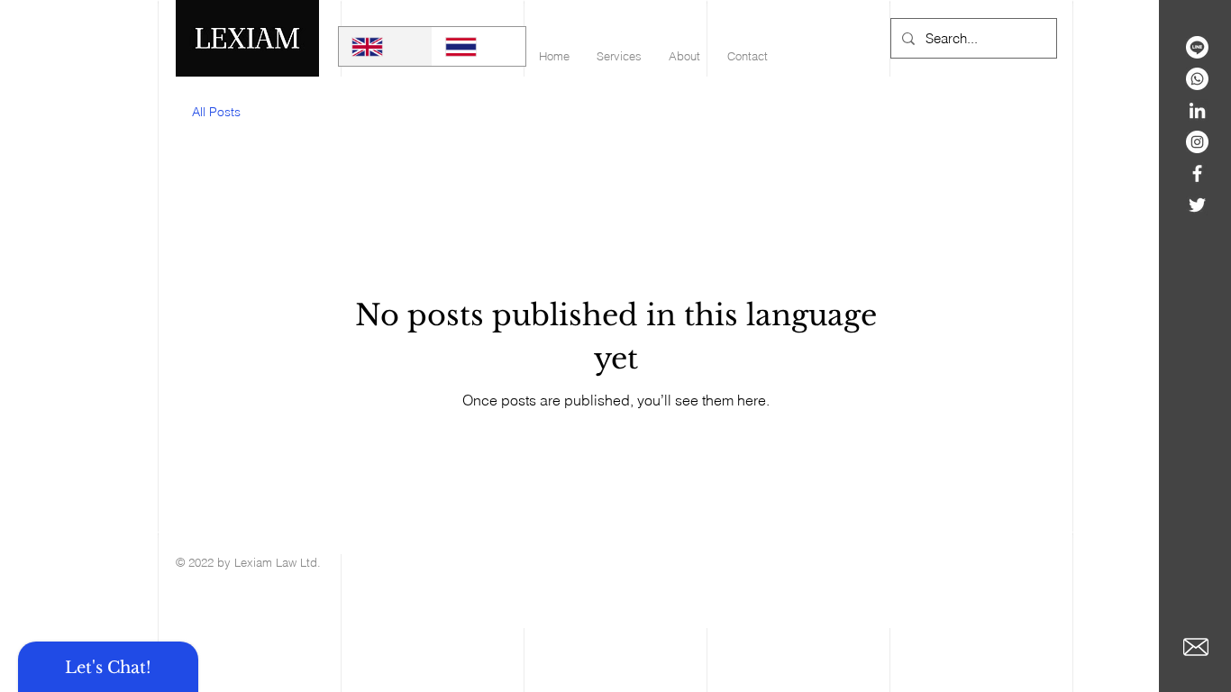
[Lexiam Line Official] (1197, 47)
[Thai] (478, 46)
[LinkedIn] (1197, 110)
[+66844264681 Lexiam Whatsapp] (1197, 79)
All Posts (216, 112)
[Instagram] (1197, 142)
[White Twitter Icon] (1197, 205)
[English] (385, 46)
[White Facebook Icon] (1197, 173)
